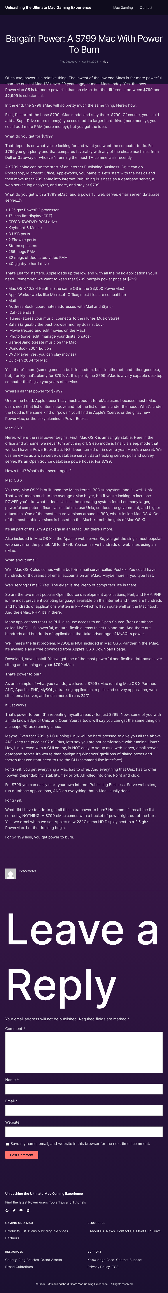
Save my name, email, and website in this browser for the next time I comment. (80, 1143)
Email (11, 1101)
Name (12, 1080)
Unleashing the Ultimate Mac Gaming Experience (48, 7)
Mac (105, 61)
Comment (15, 1028)
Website (12, 1122)
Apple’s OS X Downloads (93, 649)
